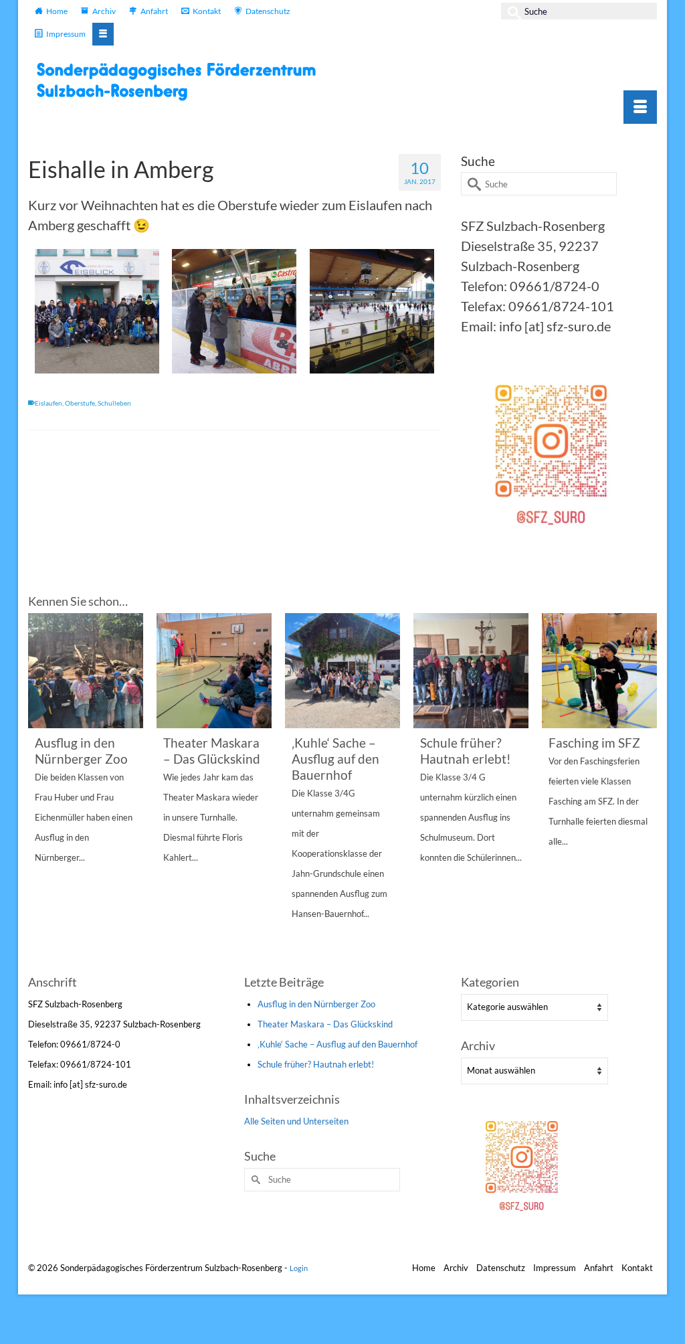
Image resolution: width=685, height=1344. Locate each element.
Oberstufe (80, 403)
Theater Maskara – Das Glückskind (325, 1024)
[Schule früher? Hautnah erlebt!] (470, 670)
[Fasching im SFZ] (599, 670)
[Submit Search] (511, 11)
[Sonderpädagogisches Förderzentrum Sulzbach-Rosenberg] (181, 81)
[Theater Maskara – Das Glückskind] (214, 670)
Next (645, 791)
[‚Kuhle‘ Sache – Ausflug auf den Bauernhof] (342, 670)
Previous (40, 791)
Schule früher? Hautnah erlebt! (316, 1064)
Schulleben (114, 403)
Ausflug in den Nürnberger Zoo (316, 1004)
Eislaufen (48, 403)
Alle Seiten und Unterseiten (296, 1121)
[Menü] (640, 107)
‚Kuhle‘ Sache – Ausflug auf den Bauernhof (337, 1044)
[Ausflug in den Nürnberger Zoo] (85, 670)
